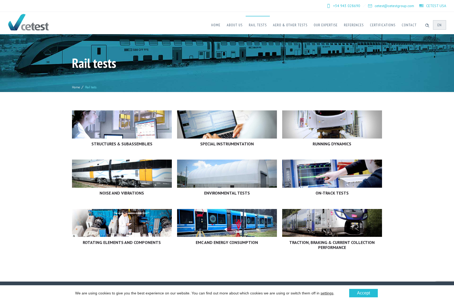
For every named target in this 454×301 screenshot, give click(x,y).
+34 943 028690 (346, 5)
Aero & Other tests (290, 25)
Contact (409, 25)
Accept (363, 293)
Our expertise (326, 25)
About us (235, 25)
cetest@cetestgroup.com (394, 5)
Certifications (382, 25)
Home (215, 25)
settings (327, 293)
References (354, 25)
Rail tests (258, 25)
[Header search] (427, 25)
